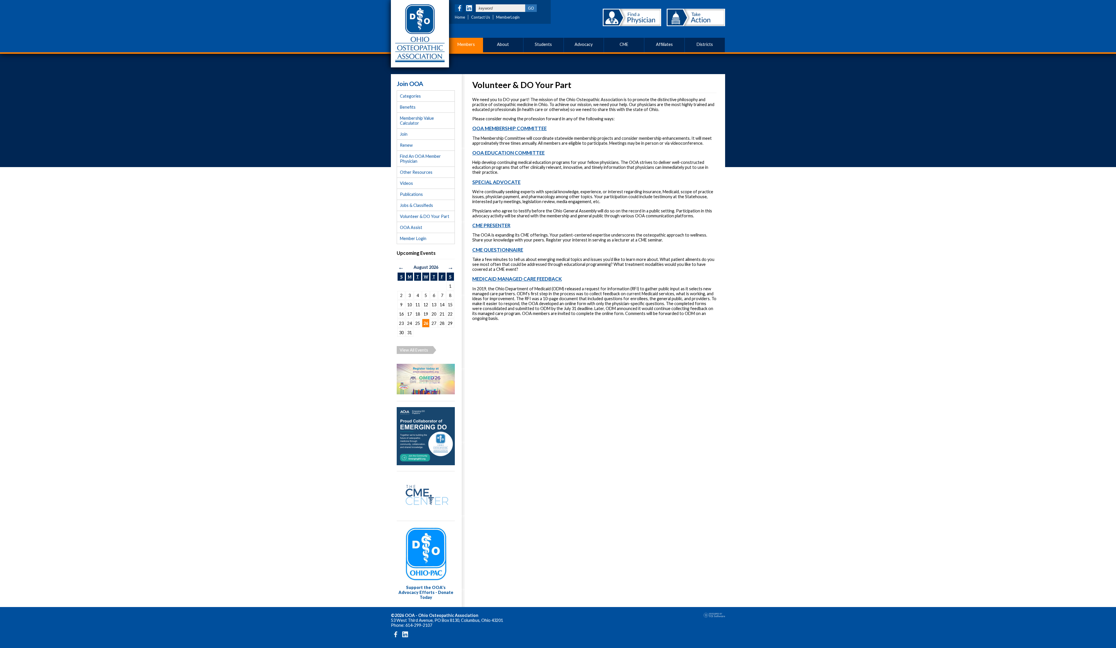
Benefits (408, 107)
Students (543, 44)
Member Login (413, 238)
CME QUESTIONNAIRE (497, 250)
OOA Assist (411, 227)
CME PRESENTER (491, 225)
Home (460, 17)
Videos (406, 183)
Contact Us (480, 17)
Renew (406, 145)
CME (624, 44)
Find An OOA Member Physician (420, 159)
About (503, 44)
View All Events (414, 350)
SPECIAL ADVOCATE (496, 182)
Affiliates (664, 44)
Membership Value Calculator (417, 121)
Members (466, 44)
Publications (411, 194)
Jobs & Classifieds (416, 205)
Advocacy (584, 44)
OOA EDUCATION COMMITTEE (508, 153)
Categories (410, 96)
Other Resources (416, 172)
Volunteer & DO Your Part (424, 216)
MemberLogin (508, 17)
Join (403, 134)
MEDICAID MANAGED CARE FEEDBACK (517, 279)
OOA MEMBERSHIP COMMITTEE (509, 128)
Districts (705, 44)
